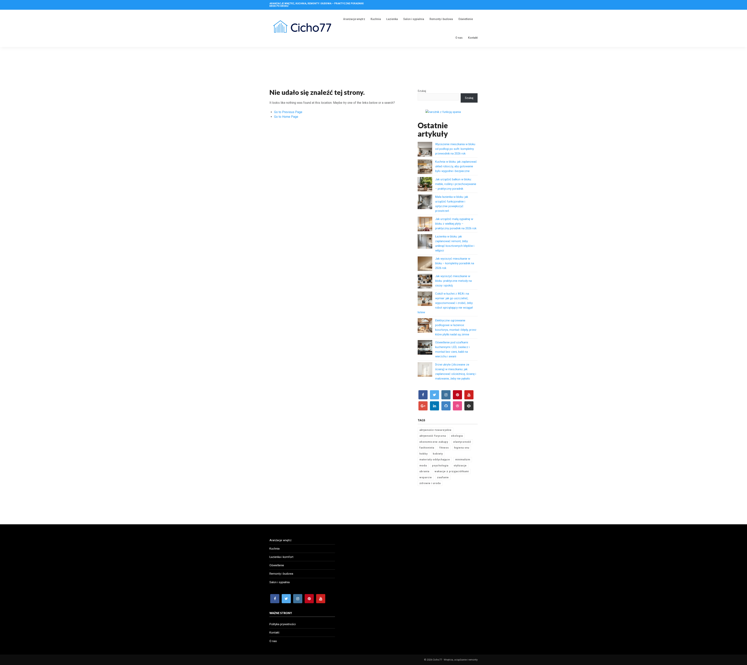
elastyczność (462, 441)
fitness (444, 447)
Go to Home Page (286, 117)
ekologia (457, 435)
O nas (459, 37)
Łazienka (392, 19)
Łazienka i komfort (281, 557)
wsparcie (425, 477)
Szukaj (422, 91)
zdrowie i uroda (430, 483)
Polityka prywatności (282, 624)
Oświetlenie (465, 19)
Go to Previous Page (288, 112)
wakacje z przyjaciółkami (452, 471)
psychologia (440, 465)
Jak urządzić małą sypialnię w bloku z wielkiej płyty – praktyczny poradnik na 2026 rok (455, 223)
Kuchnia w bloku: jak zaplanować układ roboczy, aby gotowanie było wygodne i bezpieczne (456, 166)
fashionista (426, 447)
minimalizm (462, 459)
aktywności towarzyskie (435, 429)
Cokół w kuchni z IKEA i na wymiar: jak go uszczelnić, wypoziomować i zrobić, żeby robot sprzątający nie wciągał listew (445, 303)
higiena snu (461, 447)
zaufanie (443, 477)
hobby (423, 453)
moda (423, 465)
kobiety (438, 453)
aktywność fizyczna (432, 435)
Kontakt (473, 37)
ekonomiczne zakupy (433, 441)
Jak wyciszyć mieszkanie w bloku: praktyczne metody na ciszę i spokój (453, 280)
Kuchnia (376, 19)
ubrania (424, 471)
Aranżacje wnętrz (354, 19)
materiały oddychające (434, 459)
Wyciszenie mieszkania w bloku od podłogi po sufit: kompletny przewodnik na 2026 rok (455, 148)
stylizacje (460, 465)
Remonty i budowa (441, 19)
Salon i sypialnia (413, 19)
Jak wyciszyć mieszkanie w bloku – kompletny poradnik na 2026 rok (454, 263)
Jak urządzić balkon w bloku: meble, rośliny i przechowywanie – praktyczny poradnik (455, 184)
